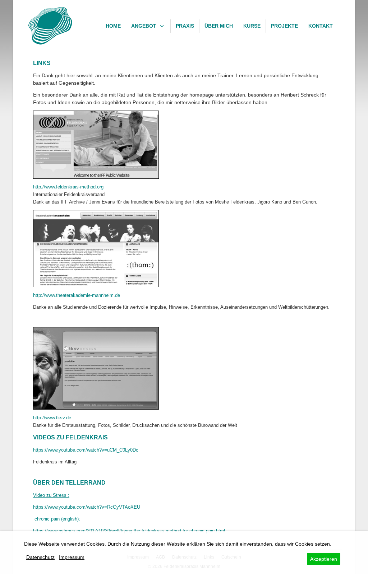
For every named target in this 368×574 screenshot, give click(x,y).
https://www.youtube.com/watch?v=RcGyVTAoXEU (86, 507)
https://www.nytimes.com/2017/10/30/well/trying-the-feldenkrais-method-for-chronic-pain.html (129, 530)
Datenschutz (40, 557)
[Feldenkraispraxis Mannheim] (50, 26)
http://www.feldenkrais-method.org (68, 187)
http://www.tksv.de (52, 417)
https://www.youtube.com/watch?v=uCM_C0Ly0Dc (85, 450)
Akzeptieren (323, 559)
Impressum (71, 557)
